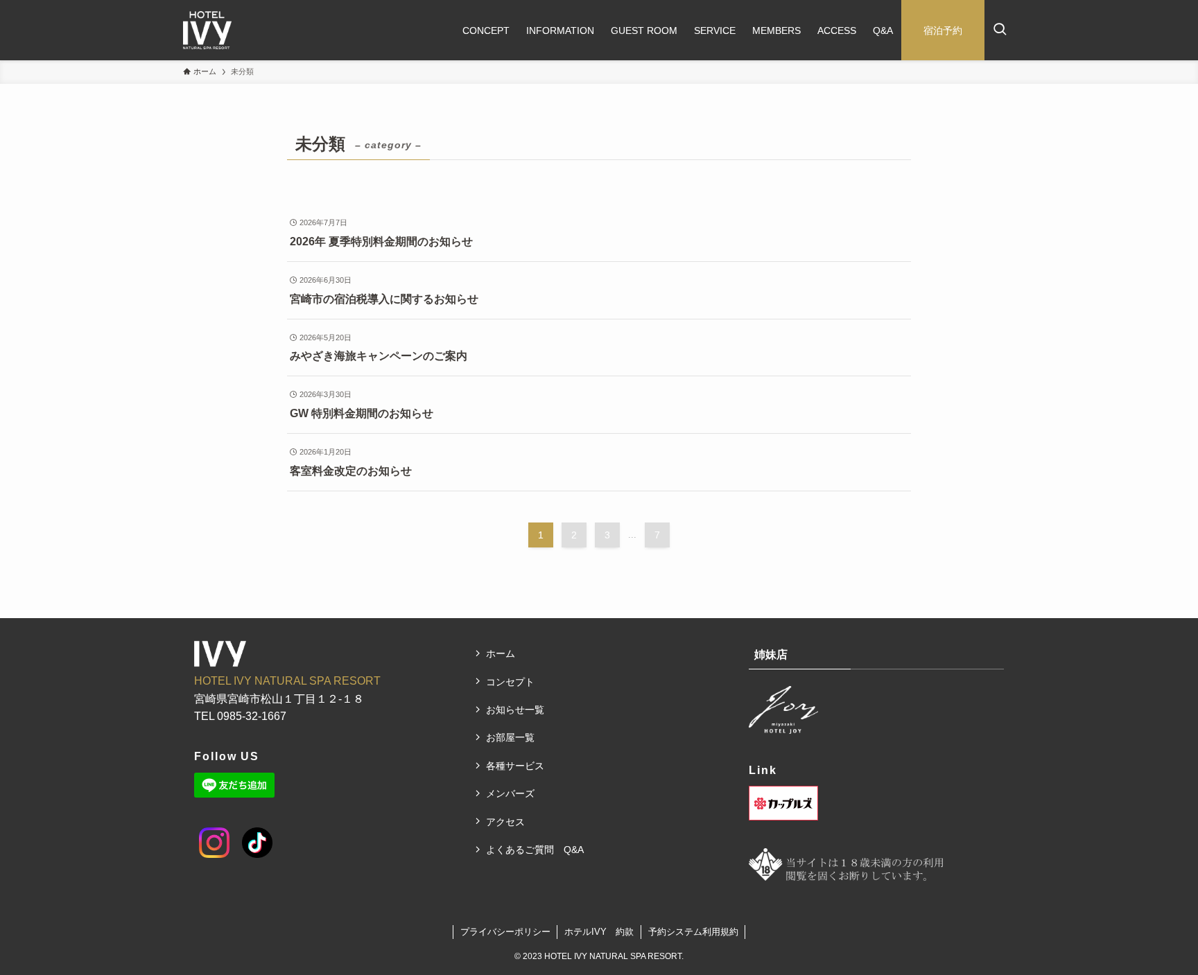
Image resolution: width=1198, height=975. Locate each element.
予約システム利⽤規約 (693, 931)
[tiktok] (246, 833)
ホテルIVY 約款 (599, 931)
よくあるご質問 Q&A (535, 849)
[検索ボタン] (999, 30)
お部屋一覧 (510, 737)
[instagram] (204, 833)
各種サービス (515, 765)
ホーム (500, 653)
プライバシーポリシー (505, 931)
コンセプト (510, 681)
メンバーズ (510, 793)
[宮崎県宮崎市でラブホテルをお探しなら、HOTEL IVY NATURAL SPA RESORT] (207, 30)
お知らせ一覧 (515, 709)
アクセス (505, 821)
